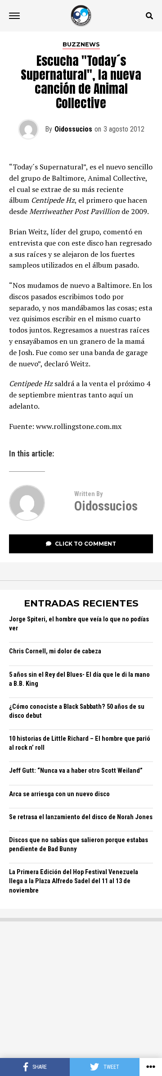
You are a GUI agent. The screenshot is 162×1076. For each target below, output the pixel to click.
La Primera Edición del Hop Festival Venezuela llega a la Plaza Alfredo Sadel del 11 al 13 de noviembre (73, 881)
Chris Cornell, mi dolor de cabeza (55, 651)
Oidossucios (73, 129)
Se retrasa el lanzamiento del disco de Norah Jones (81, 817)
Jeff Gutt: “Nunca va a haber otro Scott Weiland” (76, 771)
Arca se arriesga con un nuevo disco (59, 794)
